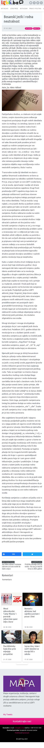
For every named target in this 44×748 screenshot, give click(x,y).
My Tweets (7, 714)
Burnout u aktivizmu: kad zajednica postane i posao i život (32, 612)
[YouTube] (30, 2)
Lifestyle (37, 28)
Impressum (25, 733)
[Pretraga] (41, 2)
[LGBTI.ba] (11, 3)
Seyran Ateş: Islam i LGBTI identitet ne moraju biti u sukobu (32, 650)
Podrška (18, 733)
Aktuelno (29, 28)
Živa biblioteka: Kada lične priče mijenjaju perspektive (9, 650)
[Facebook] (34, 2)
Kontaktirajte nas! (22, 721)
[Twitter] (37, 2)
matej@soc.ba (19, 728)
